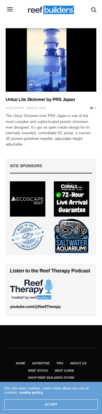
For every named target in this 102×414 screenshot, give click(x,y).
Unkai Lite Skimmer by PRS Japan (40, 99)
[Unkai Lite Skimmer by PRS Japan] (51, 60)
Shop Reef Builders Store (51, 377)
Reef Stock (38, 370)
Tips (59, 363)
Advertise (41, 363)
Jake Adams (15, 107)
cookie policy (31, 392)
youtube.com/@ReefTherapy (35, 306)
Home (20, 363)
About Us (78, 363)
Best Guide (64, 370)
